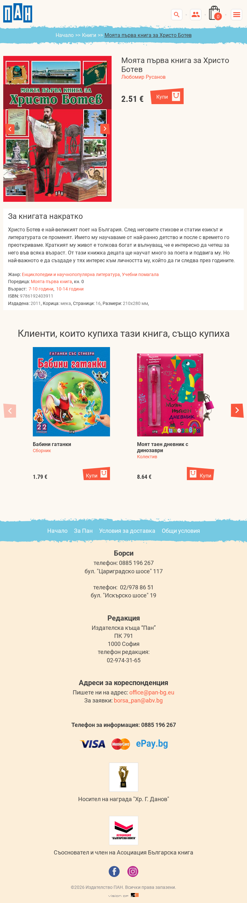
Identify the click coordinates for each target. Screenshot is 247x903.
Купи (162, 97)
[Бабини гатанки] (71, 391)
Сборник (42, 450)
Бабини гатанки (52, 444)
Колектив (147, 456)
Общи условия (181, 530)
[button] (105, 129)
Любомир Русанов (143, 77)
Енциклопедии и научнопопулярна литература (71, 274)
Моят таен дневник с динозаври (162, 447)
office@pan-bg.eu (151, 692)
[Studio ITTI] (123, 895)
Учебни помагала (140, 274)
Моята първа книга (51, 281)
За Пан (83, 530)
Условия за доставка (127, 530)
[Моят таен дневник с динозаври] (175, 394)
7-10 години (41, 288)
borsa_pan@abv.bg (138, 700)
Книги (89, 35)
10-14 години (70, 288)
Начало (65, 35)
